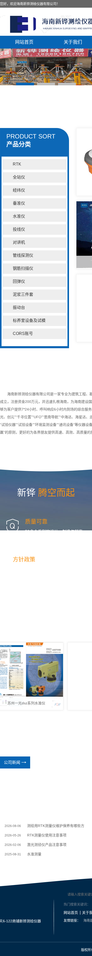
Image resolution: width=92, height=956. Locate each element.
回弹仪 (19, 281)
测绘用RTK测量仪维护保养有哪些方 (55, 826)
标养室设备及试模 (29, 320)
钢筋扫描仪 (23, 268)
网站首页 (24, 42)
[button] (25, 84)
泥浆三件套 (23, 294)
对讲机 (19, 242)
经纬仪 (19, 190)
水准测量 (34, 854)
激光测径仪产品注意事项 (46, 845)
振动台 (19, 307)
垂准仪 (19, 203)
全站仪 (19, 177)
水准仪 (19, 216)
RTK (17, 164)
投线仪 (19, 229)
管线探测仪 (23, 255)
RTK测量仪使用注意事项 (46, 835)
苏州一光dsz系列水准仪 (22, 703)
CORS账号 (23, 333)
